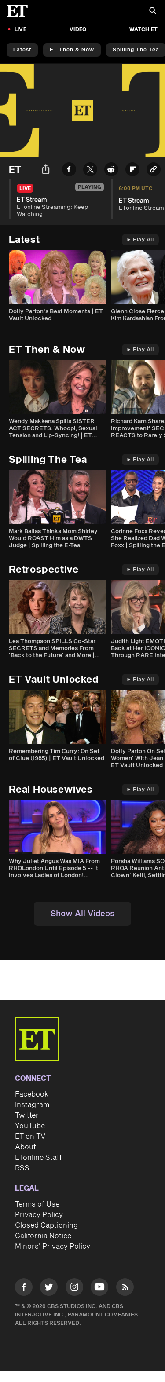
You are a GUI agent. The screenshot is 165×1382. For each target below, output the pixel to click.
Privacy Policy (39, 1215)
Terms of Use (37, 1204)
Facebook (31, 1094)
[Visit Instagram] (74, 1288)
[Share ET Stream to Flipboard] (132, 170)
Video (78, 30)
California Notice (43, 1236)
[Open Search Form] (152, 11)
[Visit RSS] (125, 1288)
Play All (143, 240)
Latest (22, 50)
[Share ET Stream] (46, 170)
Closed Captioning (46, 1225)
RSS (22, 1168)
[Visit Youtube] (99, 1287)
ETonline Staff (38, 1157)
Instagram (32, 1105)
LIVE (20, 30)
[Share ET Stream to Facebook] (69, 170)
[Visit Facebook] (24, 1288)
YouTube (30, 1126)
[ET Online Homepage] (20, 11)
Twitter (27, 1115)
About (25, 1147)
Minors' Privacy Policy (52, 1246)
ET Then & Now (72, 50)
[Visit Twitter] (49, 1288)
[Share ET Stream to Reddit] (111, 170)
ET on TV (30, 1136)
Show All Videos (82, 914)
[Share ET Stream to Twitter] (90, 170)
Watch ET (143, 30)
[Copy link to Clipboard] (153, 170)
